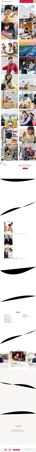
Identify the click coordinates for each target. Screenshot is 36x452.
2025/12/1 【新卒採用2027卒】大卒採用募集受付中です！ (26, 165)
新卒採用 (21, 1)
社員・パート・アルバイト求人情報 (30, 1)
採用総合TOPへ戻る (16, 449)
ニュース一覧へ (25, 168)
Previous (2, 359)
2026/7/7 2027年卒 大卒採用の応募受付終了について (26, 164)
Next (33, 359)
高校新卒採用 (25, 1)
